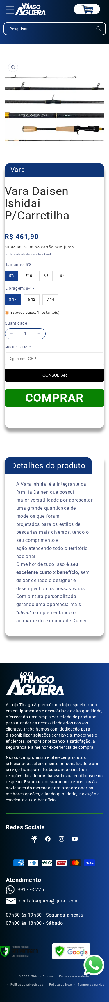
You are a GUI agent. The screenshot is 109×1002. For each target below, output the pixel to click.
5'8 (11, 274)
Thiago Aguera (42, 976)
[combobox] (54, 28)
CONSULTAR (54, 375)
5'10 (28, 274)
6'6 (46, 274)
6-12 (31, 298)
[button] (10, 9)
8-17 (12, 298)
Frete (9, 254)
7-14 (50, 298)
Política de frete (60, 984)
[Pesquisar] (99, 28)
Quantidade (16, 323)
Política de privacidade (26, 984)
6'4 (62, 274)
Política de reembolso (74, 976)
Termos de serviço (91, 984)
